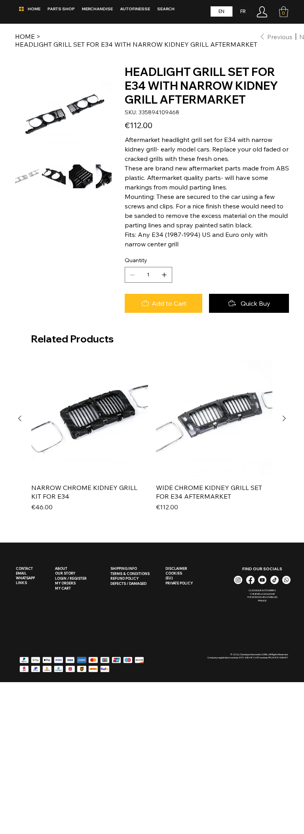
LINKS (21, 583)
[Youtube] (262, 580)
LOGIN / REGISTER (71, 578)
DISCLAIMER (176, 568)
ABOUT (61, 568)
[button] (283, 11)
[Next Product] (284, 418)
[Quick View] (89, 418)
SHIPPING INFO (123, 568)
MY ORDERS (65, 583)
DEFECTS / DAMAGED (128, 583)
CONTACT (24, 568)
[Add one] (164, 275)
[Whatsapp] (286, 580)
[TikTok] (274, 580)
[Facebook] (250, 580)
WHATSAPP (25, 578)
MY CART (63, 588)
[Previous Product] (20, 418)
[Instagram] (238, 580)
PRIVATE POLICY (179, 583)
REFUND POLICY (124, 578)
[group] (152, 440)
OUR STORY (65, 573)
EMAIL (21, 573)
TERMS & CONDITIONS (130, 573)
